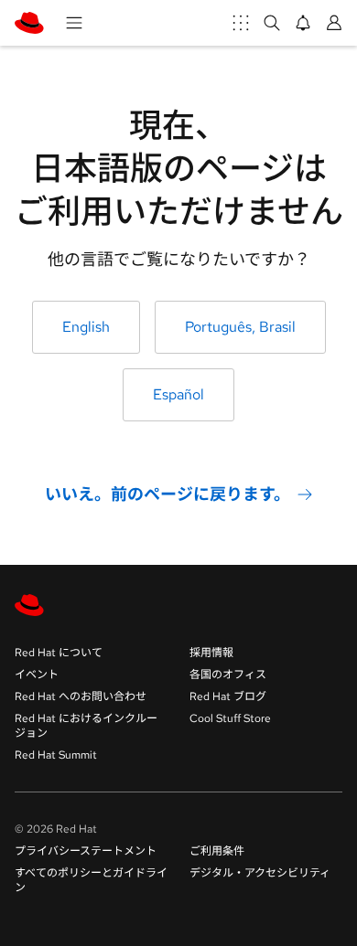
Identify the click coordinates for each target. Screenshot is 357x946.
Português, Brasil (240, 326)
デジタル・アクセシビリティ (259, 873)
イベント (37, 674)
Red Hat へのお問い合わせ (80, 696)
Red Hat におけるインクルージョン (86, 725)
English (86, 326)
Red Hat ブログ (227, 696)
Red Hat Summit (56, 755)
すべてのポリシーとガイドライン (91, 880)
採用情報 (211, 652)
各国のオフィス (227, 674)
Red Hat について (59, 652)
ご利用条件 (216, 851)
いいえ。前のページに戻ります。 (167, 494)
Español (178, 394)
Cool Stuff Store (230, 718)
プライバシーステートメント (86, 851)
